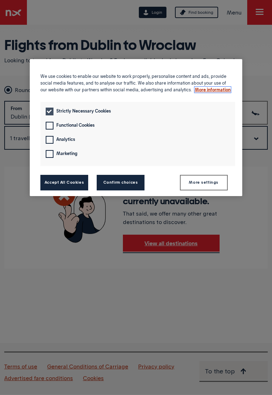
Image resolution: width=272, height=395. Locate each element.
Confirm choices (120, 182)
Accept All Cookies (64, 182)
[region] (136, 127)
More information (213, 89)
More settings (203, 182)
